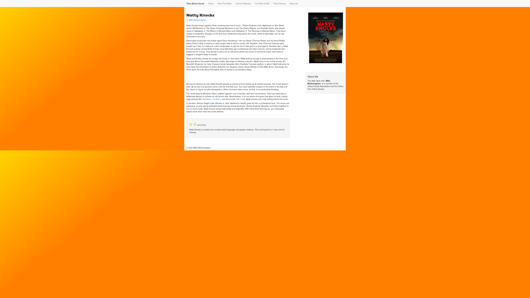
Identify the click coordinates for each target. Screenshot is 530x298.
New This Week (224, 3)
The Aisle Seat (195, 3)
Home (211, 3)
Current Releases (243, 3)
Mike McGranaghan (197, 19)
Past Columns (280, 3)
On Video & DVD (262, 3)
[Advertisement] (218, 76)
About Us (294, 3)
